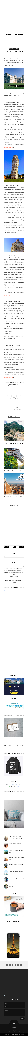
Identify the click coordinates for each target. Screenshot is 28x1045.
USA (17, 745)
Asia (5, 745)
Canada (10, 745)
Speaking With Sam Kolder (15, 843)
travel (17, 48)
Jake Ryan (15, 407)
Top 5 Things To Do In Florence (13, 496)
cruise (21, 745)
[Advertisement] (14, 14)
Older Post (21, 546)
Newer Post (6, 546)
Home (14, 546)
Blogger (23, 1031)
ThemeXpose (14, 1034)
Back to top (14, 1027)
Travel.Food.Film (14, 1030)
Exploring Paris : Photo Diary (13, 470)
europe (11, 48)
